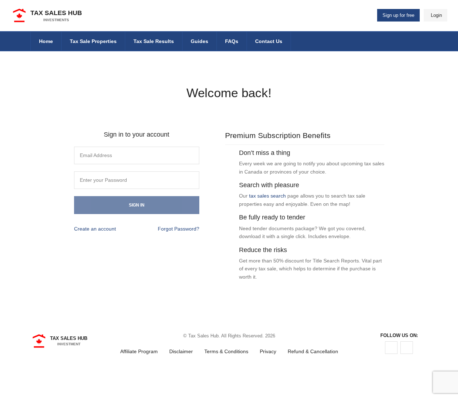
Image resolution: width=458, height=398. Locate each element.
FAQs (231, 41)
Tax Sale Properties (93, 41)
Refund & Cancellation (313, 351)
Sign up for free (398, 15)
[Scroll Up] (229, 377)
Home (46, 41)
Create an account (95, 229)
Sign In (137, 205)
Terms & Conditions (226, 351)
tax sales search (267, 196)
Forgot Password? (178, 229)
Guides (199, 41)
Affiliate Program (139, 351)
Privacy (268, 351)
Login (436, 15)
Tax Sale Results (153, 41)
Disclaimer (181, 351)
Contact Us (268, 41)
